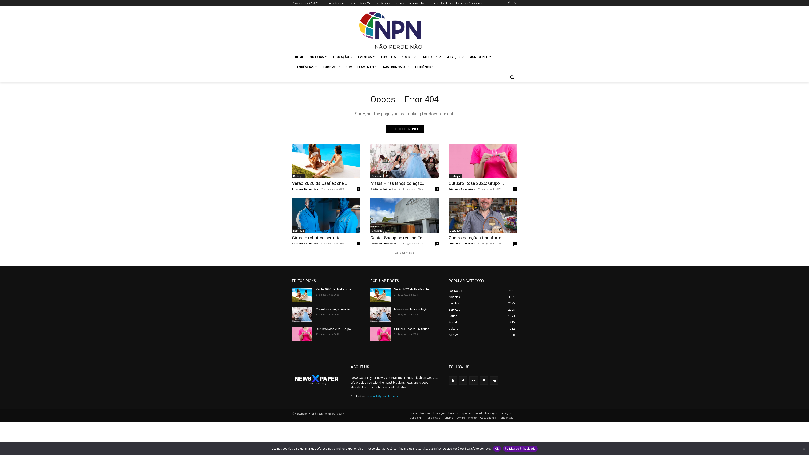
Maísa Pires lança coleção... (397, 183)
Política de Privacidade (520, 448)
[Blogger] (453, 380)
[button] (512, 77)
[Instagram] (514, 3)
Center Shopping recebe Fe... (397, 237)
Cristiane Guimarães (305, 188)
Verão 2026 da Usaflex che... (319, 183)
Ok (497, 448)
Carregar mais (403, 252)
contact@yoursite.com (382, 396)
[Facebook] (508, 3)
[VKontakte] (494, 380)
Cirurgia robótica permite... (318, 237)
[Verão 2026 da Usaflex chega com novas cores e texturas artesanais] (326, 161)
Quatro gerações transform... (476, 237)
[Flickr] (473, 380)
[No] (804, 449)
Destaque (298, 176)
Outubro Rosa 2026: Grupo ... (476, 183)
